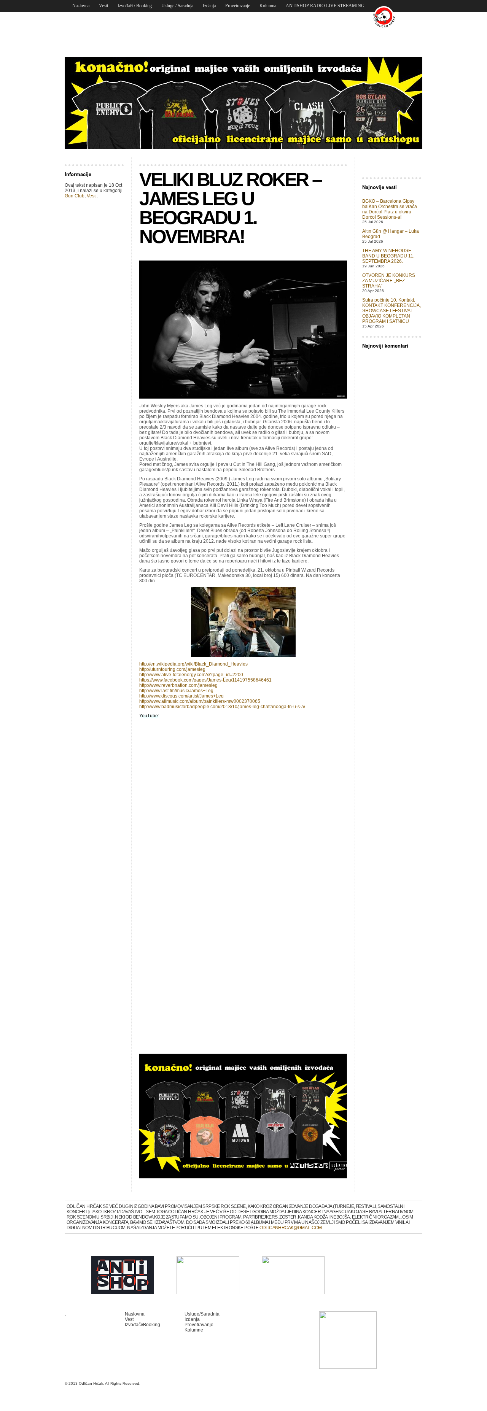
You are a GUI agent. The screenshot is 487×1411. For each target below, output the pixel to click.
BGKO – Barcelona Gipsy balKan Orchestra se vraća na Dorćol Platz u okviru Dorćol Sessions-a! (389, 209)
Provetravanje (237, 5)
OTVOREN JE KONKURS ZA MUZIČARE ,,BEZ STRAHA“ (388, 281)
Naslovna (80, 5)
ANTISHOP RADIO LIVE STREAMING (325, 5)
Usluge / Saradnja (177, 5)
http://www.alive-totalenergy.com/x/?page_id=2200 (191, 674)
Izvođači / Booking (135, 5)
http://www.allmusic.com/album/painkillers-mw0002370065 (199, 701)
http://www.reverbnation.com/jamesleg (178, 685)
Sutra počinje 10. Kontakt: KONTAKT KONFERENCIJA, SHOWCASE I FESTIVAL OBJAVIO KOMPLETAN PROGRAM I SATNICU (391, 310)
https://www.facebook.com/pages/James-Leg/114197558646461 (205, 680)
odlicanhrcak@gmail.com (290, 1227)
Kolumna (267, 5)
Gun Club (74, 196)
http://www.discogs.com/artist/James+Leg (181, 696)
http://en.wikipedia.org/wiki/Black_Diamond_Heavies (193, 664)
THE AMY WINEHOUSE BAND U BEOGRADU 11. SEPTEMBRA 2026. (388, 256)
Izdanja (209, 5)
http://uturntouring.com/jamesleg (172, 669)
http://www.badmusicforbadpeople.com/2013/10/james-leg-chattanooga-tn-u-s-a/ (222, 706)
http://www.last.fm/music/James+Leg (176, 690)
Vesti (103, 5)
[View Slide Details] (243, 103)
